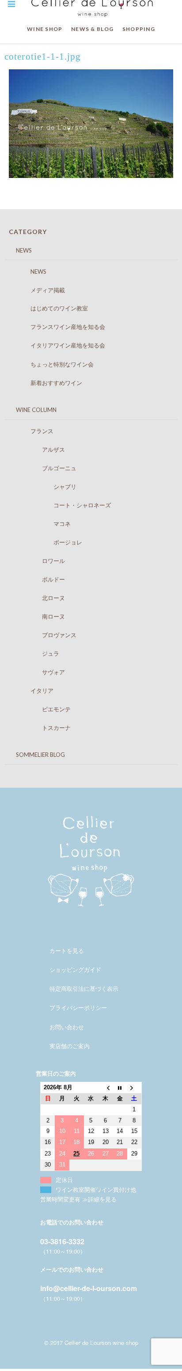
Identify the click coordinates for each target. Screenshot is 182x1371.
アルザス (39, 449)
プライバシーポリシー (78, 1007)
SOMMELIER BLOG (34, 754)
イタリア (33, 690)
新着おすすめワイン (47, 382)
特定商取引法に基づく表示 (83, 988)
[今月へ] (120, 1087)
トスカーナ (42, 727)
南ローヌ (39, 616)
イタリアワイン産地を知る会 (59, 345)
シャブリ (44, 486)
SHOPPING (138, 29)
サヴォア (39, 672)
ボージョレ (47, 542)
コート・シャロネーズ (62, 505)
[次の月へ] (134, 1087)
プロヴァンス (44, 634)
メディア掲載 (39, 290)
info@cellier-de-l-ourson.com (88, 1288)
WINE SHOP (45, 29)
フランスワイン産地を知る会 (59, 326)
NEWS (18, 250)
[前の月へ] (105, 1087)
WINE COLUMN (30, 409)
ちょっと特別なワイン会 (53, 364)
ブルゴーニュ (44, 468)
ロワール (39, 560)
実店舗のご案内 (69, 1046)
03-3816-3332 (62, 1241)
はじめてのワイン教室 (50, 308)
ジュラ (36, 653)
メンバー (60, 931)
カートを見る (66, 950)
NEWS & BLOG (92, 29)
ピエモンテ (42, 709)
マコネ (42, 523)
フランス (33, 430)
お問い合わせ (66, 1027)
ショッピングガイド (75, 969)
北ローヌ (39, 597)
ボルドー (39, 579)
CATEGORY (28, 231)
